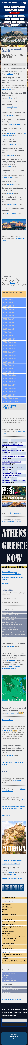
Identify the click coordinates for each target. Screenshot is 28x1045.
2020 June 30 (9, 395)
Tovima (9, 98)
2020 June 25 (9, 378)
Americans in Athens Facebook (12, 624)
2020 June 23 (9, 372)
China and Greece (8, 948)
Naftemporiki (11, 133)
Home (3, 1009)
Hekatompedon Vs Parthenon (11, 999)
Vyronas (7, 19)
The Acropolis (6, 904)
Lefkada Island (6, 917)
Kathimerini (10, 646)
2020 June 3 (8, 306)
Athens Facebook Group (10, 614)
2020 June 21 (9, 365)
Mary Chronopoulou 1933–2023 (12, 878)
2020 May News (10, 398)
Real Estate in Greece (9, 914)
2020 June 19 (9, 358)
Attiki (15, 16)
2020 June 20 (9, 362)
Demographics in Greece (10, 989)
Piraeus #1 (21, 6)
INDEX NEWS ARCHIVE (9, 407)
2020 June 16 (9, 349)
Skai (23, 800)
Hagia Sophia (6, 992)
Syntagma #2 (8, 16)
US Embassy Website (9, 617)
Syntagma (14, 6)
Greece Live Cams (14, 12)
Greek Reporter (12, 107)
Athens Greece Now (9, 2)
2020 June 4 (8, 309)
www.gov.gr (5, 583)
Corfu (22, 19)
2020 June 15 (9, 345)
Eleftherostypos (12, 204)
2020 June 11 (9, 332)
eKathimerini (11, 115)
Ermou (14, 9)
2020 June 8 (8, 322)
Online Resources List (9, 938)
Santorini (5, 909)
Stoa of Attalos (7, 933)
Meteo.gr (5, 958)
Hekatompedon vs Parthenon (11, 941)
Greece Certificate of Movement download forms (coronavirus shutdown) (12, 475)
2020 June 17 (9, 352)
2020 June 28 (9, 388)
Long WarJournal (12, 713)
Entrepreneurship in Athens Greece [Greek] (13, 635)
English (7, 452)
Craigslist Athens (7, 612)
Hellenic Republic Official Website (12, 445)
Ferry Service (6, 815)
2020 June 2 (8, 302)
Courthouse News (7, 177)
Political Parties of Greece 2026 (12, 860)
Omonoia (21, 9)
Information (10, 1009)
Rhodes (4, 912)
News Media (21, 22)
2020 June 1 (8, 299)
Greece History (7, 987)
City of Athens (6, 467)
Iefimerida (10, 193)
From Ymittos (15, 19)
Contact (24, 1012)
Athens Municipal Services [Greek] (13, 632)
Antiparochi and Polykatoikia (11, 864)
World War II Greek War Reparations (13, 936)
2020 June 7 (8, 319)
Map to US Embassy (8, 627)
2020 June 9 (8, 325)
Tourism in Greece (8, 946)
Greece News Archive (9, 980)
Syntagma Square (7, 919)
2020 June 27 (9, 385)
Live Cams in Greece (8, 943)
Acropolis (7, 6)
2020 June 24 (9, 375)
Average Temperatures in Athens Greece (12, 927)
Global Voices (6, 89)
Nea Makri (21, 16)
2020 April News (10, 401)
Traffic (14, 22)
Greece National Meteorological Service (12, 955)
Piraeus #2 (8, 9)
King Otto (13, 874)
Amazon (12, 283)
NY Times (10, 74)
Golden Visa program (14, 513)
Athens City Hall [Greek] (10, 629)
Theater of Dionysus (8, 924)
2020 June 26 (9, 382)
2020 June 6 (8, 316)
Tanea (9, 166)
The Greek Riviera (7, 720)
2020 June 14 (9, 342)
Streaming (7, 22)
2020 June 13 (9, 339)
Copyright (5, 1015)
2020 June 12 (9, 335)
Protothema (10, 155)
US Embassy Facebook (9, 622)
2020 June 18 (9, 355)
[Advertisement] (14, 257)
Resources (18, 1009)
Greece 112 (14, 25)
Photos (10, 1012)
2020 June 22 (9, 368)
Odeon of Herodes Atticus (10, 922)
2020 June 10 (9, 329)
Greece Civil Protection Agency (12, 450)
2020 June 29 (9, 391)
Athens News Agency (14, 124)
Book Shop (17, 1012)
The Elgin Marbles (8, 931)
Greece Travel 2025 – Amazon (11, 522)
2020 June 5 (8, 312)
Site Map (13, 1015)
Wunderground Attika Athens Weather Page (14, 962)
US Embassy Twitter (8, 619)
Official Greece (7, 907)
